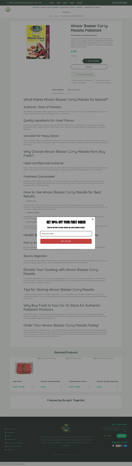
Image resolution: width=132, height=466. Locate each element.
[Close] (92, 219)
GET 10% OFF (66, 241)
